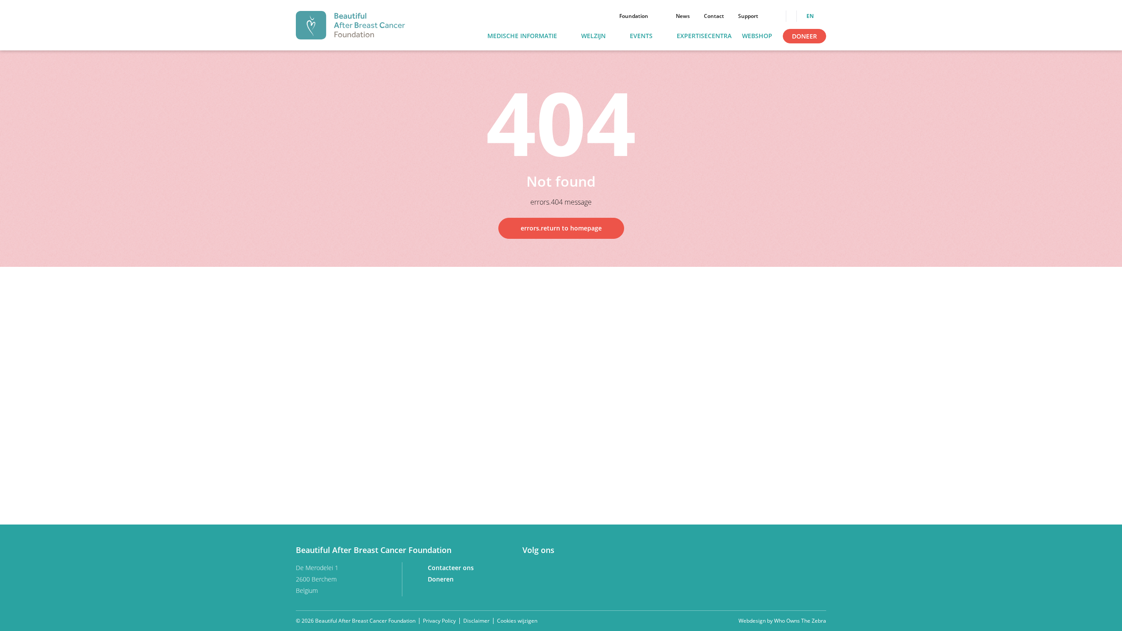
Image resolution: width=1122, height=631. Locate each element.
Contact (714, 16)
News (683, 16)
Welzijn (593, 36)
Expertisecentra (704, 36)
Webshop (757, 36)
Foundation (633, 16)
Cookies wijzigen (517, 621)
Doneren (441, 579)
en (810, 16)
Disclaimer (476, 620)
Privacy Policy (439, 620)
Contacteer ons (452, 568)
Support (748, 16)
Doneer (804, 36)
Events (641, 36)
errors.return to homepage (561, 228)
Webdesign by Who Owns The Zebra (782, 621)
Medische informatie (522, 36)
